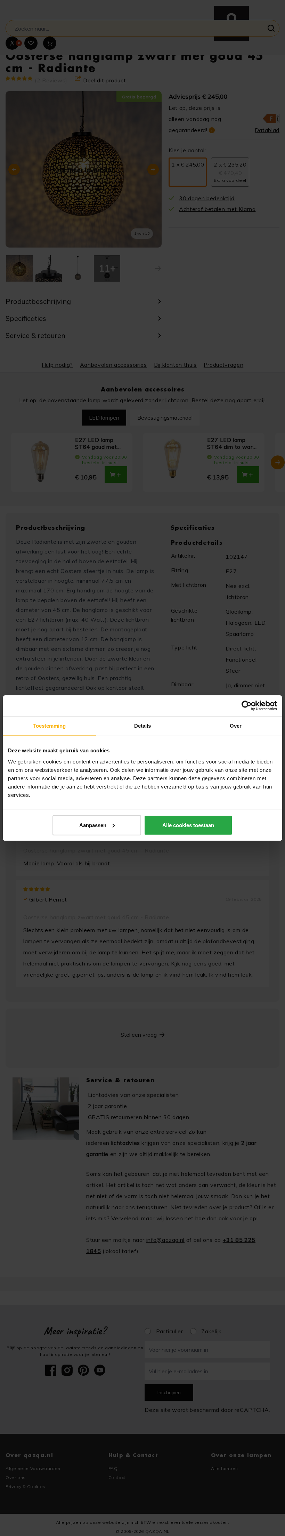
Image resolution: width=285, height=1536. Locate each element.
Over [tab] (236, 726)
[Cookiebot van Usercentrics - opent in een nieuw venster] (246, 706)
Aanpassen (92, 825)
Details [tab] (142, 726)
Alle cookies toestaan (188, 825)
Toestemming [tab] (49, 726)
